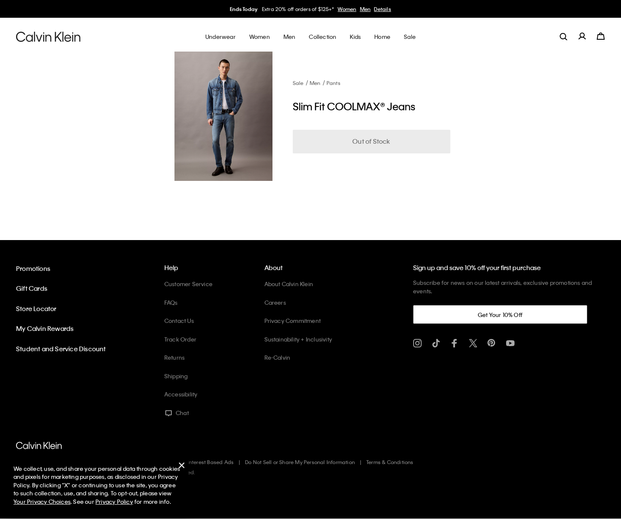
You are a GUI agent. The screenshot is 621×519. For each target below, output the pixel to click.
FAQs (171, 302)
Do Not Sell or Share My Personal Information (300, 462)
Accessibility (181, 394)
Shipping (176, 376)
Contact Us (179, 320)
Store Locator (36, 308)
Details (382, 8)
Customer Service (188, 283)
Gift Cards (31, 288)
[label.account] (582, 36)
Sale (298, 82)
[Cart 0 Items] (600, 36)
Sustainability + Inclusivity (298, 339)
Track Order (180, 339)
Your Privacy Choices (42, 501)
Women (347, 8)
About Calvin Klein (288, 283)
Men (365, 8)
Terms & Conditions (390, 462)
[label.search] (563, 36)
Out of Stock (371, 141)
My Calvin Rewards (45, 328)
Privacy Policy (114, 501)
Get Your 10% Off (500, 314)
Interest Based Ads (211, 462)
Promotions (33, 268)
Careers (275, 302)
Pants (333, 82)
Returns (174, 357)
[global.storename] (48, 36)
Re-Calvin (277, 357)
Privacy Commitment (292, 320)
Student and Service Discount (61, 348)
